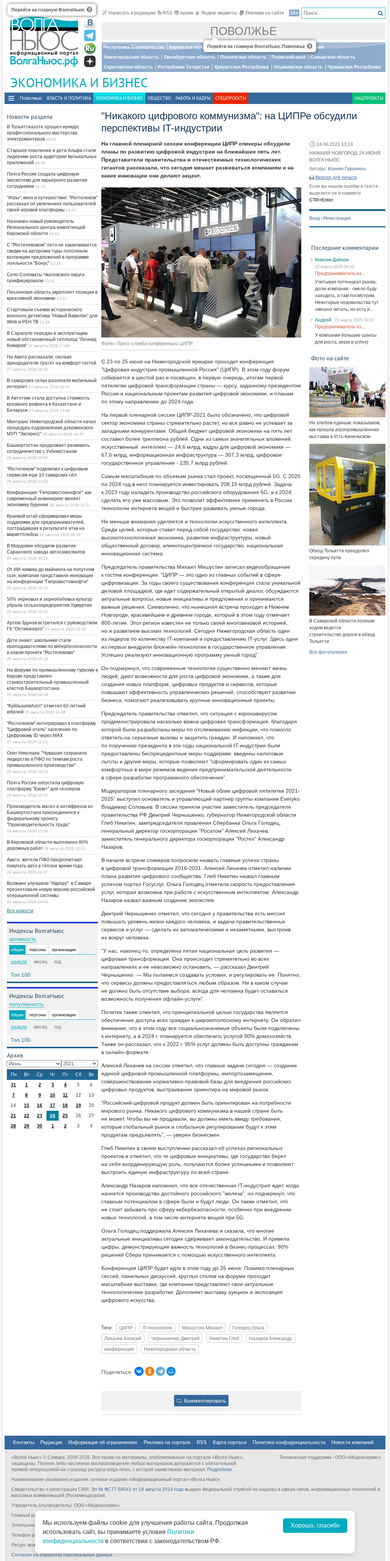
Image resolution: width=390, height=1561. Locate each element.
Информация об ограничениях (102, 1442)
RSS (167, 13)
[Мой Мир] (171, 1371)
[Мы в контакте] (90, 22)
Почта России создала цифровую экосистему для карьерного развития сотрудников (47, 180)
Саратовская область (128, 67)
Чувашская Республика (354, 67)
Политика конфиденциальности (289, 1442)
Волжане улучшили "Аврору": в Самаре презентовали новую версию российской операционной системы (51, 889)
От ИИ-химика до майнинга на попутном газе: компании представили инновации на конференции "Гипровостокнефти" (50, 575)
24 (52, 1115)
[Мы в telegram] (90, 35)
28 (13, 1126)
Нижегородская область (131, 57)
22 (26, 1115)
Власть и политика (69, 98)
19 (78, 1105)
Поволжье (243, 31)
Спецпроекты (230, 98)
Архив (186, 13)
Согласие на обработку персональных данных (61, 1555)
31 (13, 1085)
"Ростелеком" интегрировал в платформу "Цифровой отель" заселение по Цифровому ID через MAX (51, 729)
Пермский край (288, 57)
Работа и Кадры (193, 98)
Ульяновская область (298, 67)
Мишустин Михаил (202, 1327)
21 (13, 1115)
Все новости (20, 910)
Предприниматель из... (340, 273)
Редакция (51, 1442)
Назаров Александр (270, 1338)
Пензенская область (243, 57)
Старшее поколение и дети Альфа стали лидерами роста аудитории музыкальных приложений (52, 156)
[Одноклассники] (149, 1371)
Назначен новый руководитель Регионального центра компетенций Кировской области (46, 227)
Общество (159, 98)
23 (39, 1115)
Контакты (23, 1442)
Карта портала (229, 1442)
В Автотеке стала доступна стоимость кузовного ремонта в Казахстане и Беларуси (48, 404)
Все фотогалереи (328, 652)
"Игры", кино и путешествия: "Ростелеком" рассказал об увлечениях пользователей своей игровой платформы (52, 204)
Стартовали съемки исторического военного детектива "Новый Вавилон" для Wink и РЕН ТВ (52, 316)
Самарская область (332, 57)
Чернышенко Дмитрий (175, 1338)
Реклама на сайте (265, 13)
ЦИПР (126, 1327)
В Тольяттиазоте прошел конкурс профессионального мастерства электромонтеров (43, 133)
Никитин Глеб (224, 1338)
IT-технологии (157, 1327)
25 (65, 1115)
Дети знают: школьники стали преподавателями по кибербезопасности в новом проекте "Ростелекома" (52, 646)
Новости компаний (352, 1442)
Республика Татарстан (183, 67)
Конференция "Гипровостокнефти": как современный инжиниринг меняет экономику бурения (49, 498)
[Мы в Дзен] (90, 61)
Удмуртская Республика (241, 67)
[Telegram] (160, 1371)
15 (26, 1105)
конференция (119, 1349)
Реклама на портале (167, 1442)
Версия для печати (336, 177)
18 (65, 1105)
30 (39, 1126)
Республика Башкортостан (133, 47)
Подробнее (219, 1469)
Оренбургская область (189, 57)
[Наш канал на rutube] (90, 48)
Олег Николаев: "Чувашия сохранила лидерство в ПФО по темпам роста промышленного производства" (47, 759)
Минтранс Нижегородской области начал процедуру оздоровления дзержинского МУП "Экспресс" (51, 428)
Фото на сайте (330, 358)
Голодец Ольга (248, 1327)
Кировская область (191, 47)
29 (26, 1126)
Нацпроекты (369, 98)
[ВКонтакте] (139, 1371)
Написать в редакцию (132, 13)
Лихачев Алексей (122, 1338)
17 (52, 1105)
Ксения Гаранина (347, 168)
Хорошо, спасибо (315, 1525)
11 (65, 1095)
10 (52, 1095)
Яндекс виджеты (219, 13)
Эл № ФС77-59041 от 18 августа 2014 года (137, 1489)
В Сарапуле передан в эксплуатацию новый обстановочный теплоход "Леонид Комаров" (51, 339)
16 (39, 1105)
